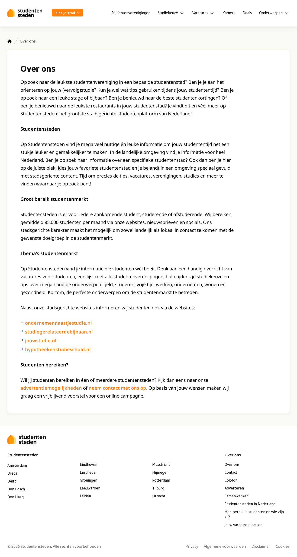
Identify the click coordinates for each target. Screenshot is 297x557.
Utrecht (158, 496)
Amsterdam (17, 465)
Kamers (229, 12)
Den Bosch (16, 489)
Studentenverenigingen (130, 12)
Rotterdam (161, 480)
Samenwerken (237, 496)
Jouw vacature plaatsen (243, 524)
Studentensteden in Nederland (250, 503)
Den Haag (15, 496)
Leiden (85, 496)
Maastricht (161, 464)
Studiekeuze (168, 12)
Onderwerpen (271, 12)
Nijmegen (160, 472)
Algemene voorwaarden (225, 546)
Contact (231, 472)
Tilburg (158, 488)
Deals (247, 12)
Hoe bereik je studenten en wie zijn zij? (254, 514)
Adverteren (234, 488)
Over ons (232, 464)
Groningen (88, 480)
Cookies (283, 546)
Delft (11, 481)
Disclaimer (261, 546)
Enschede (88, 472)
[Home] (9, 41)
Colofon (231, 480)
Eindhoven (88, 464)
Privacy (192, 546)
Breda (12, 473)
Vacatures (200, 12)
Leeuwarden (90, 488)
